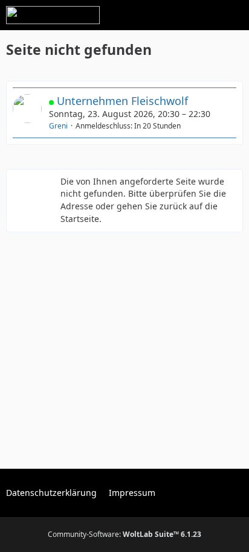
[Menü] (233, 15)
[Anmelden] (203, 15)
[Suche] (173, 15)
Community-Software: (124, 534)
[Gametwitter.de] (53, 15)
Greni (58, 126)
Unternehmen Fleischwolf (122, 101)
